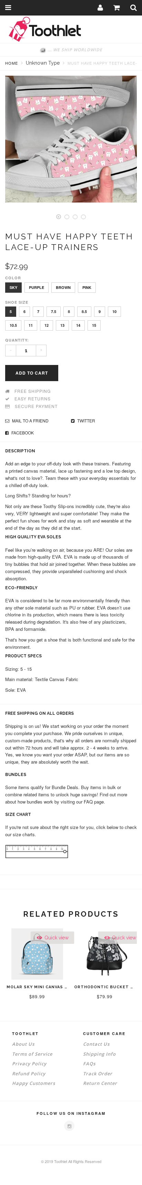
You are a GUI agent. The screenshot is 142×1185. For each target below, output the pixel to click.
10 (114, 311)
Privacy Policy (29, 1063)
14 (78, 325)
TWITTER (85, 420)
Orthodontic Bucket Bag (107, 987)
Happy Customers (33, 1083)
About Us (23, 1044)
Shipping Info (99, 1054)
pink (86, 287)
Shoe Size (16, 302)
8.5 (84, 311)
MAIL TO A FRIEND (30, 420)
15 (94, 325)
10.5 (13, 325)
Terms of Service (32, 1054)
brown (63, 287)
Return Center (100, 1083)
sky (13, 287)
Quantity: (17, 340)
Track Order (97, 1073)
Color (13, 277)
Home (11, 63)
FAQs (89, 1063)
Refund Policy (28, 1073)
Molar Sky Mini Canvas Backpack (47, 987)
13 (62, 325)
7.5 (53, 311)
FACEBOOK (22, 432)
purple (36, 287)
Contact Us (96, 1044)
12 (46, 325)
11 (31, 325)
